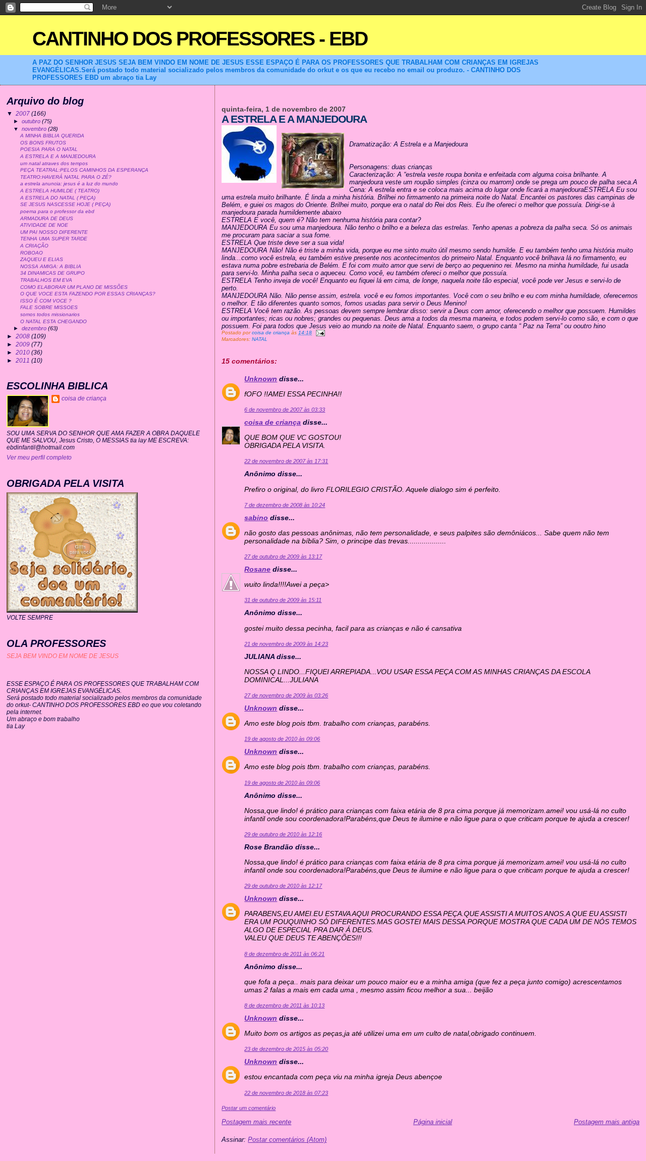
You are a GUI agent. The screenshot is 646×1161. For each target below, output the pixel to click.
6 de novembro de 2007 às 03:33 (284, 410)
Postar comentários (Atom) (287, 1139)
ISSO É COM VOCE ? (46, 301)
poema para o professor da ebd (57, 211)
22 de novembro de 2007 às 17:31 (286, 461)
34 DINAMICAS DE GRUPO (52, 273)
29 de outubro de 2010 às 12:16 (283, 834)
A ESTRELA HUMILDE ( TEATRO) (59, 190)
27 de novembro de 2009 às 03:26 (286, 695)
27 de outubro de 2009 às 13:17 (283, 556)
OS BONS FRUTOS (43, 142)
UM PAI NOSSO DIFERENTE (54, 232)
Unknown (260, 379)
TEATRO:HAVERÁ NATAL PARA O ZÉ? (66, 177)
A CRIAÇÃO (34, 245)
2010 (23, 352)
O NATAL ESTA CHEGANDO (53, 321)
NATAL (259, 339)
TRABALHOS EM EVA (46, 280)
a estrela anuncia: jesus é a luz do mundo (69, 183)
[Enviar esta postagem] (320, 332)
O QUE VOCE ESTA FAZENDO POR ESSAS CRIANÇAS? (87, 293)
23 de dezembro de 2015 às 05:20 (286, 1049)
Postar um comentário (249, 1108)
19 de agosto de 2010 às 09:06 (282, 739)
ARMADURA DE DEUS (46, 218)
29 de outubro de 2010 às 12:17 (283, 886)
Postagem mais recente (256, 1122)
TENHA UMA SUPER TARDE (53, 238)
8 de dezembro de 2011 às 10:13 (284, 1005)
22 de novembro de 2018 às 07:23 (286, 1093)
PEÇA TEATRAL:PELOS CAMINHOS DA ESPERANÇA (84, 170)
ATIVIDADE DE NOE (44, 225)
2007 (23, 113)
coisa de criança (272, 422)
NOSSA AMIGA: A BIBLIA (50, 266)
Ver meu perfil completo (39, 457)
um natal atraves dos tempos (54, 163)
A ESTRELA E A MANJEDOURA (58, 156)
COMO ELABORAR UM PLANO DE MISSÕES (74, 287)
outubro (32, 121)
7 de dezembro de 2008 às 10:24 (284, 505)
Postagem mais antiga (606, 1122)
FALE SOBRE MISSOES (49, 307)
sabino (256, 518)
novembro (35, 129)
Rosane (257, 569)
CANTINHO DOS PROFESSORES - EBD (199, 38)
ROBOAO (31, 253)
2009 (23, 344)
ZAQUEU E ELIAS (41, 259)
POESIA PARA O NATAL (49, 149)
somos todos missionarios (50, 314)
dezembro (35, 328)
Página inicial (432, 1122)
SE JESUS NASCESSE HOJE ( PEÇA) (65, 204)
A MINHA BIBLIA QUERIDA (52, 135)
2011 (23, 360)
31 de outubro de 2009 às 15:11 (282, 600)
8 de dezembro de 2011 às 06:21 (284, 954)
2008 (23, 336)
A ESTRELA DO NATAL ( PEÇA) (57, 197)
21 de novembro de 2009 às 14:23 (286, 644)
